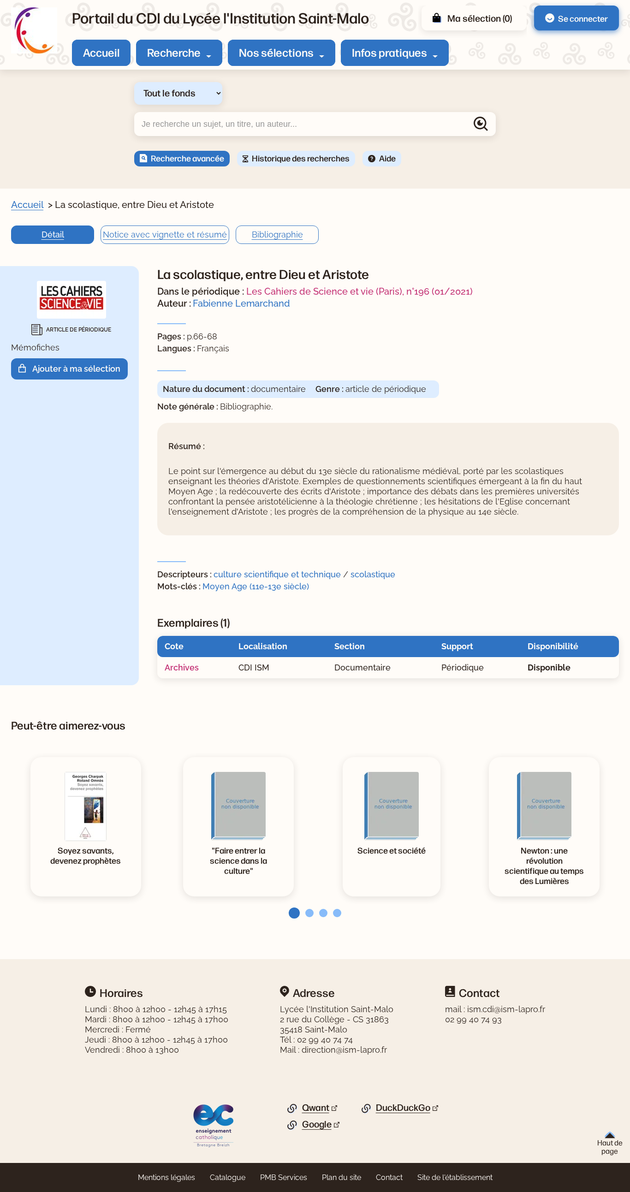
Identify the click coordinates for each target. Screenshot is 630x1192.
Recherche (174, 52)
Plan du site (341, 1177)
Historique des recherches (301, 157)
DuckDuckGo (403, 1107)
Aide (387, 157)
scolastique (373, 574)
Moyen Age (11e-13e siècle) (255, 586)
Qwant (315, 1107)
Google (317, 1124)
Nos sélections (276, 52)
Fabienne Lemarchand (241, 303)
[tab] (291, 913)
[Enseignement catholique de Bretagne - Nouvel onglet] (214, 1125)
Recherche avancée (187, 157)
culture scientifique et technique (277, 574)
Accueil (101, 52)
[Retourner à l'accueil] (34, 30)
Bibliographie (277, 234)
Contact (389, 1177)
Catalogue (227, 1177)
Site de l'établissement (455, 1177)
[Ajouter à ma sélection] (25, 369)
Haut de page (610, 1146)
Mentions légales (166, 1177)
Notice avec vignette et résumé (165, 234)
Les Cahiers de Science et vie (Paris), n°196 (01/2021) (359, 291)
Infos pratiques (389, 52)
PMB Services (283, 1177)
